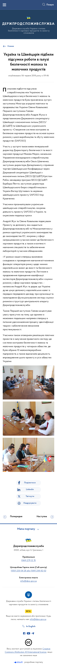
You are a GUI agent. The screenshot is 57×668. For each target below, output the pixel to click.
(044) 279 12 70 (28, 560)
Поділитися (30, 483)
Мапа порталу (26, 529)
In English (30, 626)
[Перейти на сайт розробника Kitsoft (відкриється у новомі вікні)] (18, 662)
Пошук (50, 5)
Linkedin (30, 489)
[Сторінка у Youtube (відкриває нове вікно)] (28, 633)
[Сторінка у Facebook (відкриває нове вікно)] (24, 633)
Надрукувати (30, 503)
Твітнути (30, 496)
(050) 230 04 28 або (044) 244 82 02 (28, 571)
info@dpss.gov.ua (28, 581)
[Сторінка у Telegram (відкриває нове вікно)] (32, 633)
